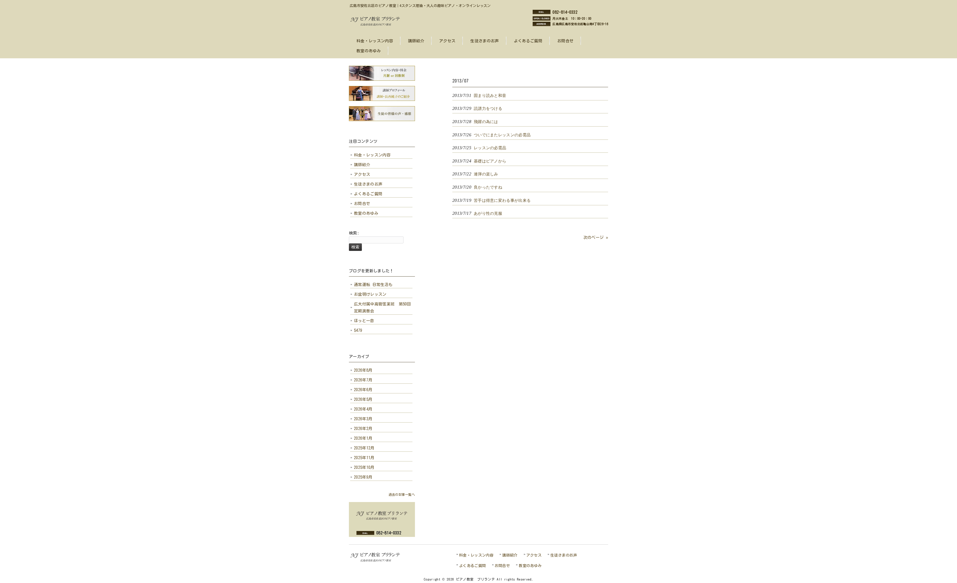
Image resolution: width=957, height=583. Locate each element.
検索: (354, 233)
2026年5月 (363, 399)
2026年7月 (363, 380)
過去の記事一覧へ (402, 494)
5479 (358, 330)
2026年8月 (363, 370)
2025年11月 (364, 458)
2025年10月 (364, 467)
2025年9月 (363, 477)
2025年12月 (364, 448)
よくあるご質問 (368, 194)
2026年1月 (363, 438)
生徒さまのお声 (368, 184)
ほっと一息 (364, 321)
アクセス (362, 174)
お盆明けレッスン (370, 294)
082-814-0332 (565, 12)
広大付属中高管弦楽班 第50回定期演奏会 (382, 307)
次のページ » (595, 237)
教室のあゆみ (366, 213)
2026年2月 (363, 429)
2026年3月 (363, 419)
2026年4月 (363, 409)
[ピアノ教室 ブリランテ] (376, 25)
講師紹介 (362, 165)
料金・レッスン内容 (372, 155)
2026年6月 (363, 390)
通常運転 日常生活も (373, 285)
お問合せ (362, 204)
